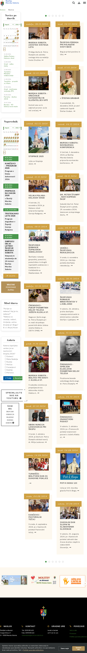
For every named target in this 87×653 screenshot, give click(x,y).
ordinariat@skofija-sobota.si (32, 635)
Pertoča (10, 373)
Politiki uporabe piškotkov (33, 650)
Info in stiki (73, 630)
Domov (3, 10)
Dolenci (10, 356)
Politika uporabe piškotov (78, 637)
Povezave (73, 633)
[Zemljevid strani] (79, 2)
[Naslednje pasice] (85, 583)
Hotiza (9, 364)
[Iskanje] (73, 2)
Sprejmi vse (78, 648)
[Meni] (84, 2)
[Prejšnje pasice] (2, 583)
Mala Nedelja (12, 359)
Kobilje (10, 370)
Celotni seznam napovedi (11, 276)
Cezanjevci (11, 367)
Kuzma (9, 362)
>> (63, 16)
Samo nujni (65, 648)
